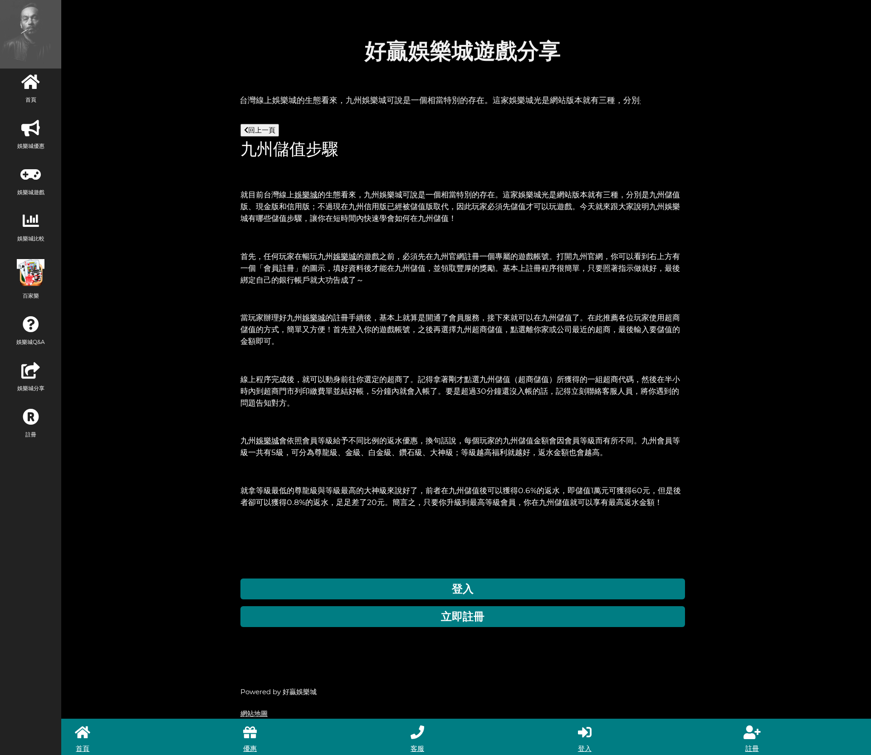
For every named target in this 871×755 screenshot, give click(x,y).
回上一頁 (261, 130)
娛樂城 (306, 194)
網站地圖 (254, 713)
